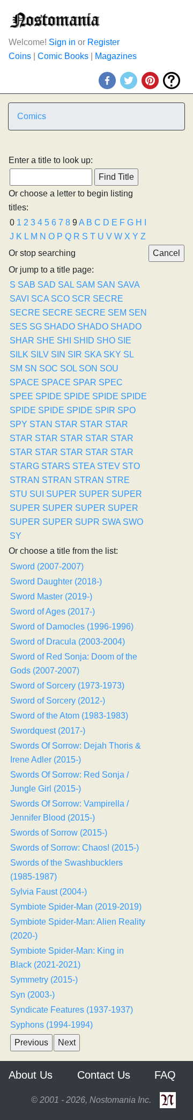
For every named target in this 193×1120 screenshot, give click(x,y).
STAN (41, 424)
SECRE (108, 298)
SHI (64, 340)
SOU (109, 368)
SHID (83, 340)
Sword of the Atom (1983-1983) (69, 715)
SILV (40, 354)
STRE (118, 480)
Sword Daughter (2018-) (56, 581)
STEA (83, 466)
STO (131, 466)
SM (16, 368)
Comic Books (63, 56)
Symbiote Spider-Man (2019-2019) (76, 906)
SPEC (111, 382)
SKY (112, 354)
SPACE (24, 382)
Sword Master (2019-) (51, 596)
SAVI (19, 298)
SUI (36, 494)
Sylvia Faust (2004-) (48, 891)
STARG (24, 466)
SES (18, 326)
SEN (138, 312)
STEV (108, 466)
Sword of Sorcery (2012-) (57, 700)
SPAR (84, 382)
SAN (106, 284)
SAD (47, 284)
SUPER (61, 494)
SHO (105, 340)
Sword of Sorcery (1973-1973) (67, 685)
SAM (85, 284)
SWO (133, 521)
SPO (126, 410)
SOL (68, 368)
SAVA (128, 284)
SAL (66, 284)
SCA (40, 298)
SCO (60, 298)
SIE (124, 340)
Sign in (62, 42)
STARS (55, 466)
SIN (58, 354)
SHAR (22, 340)
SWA (111, 521)
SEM (117, 312)
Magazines (116, 56)
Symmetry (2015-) (44, 979)
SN (31, 368)
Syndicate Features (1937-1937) (71, 1009)
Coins (20, 56)
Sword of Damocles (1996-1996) (71, 626)
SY (15, 535)
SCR (81, 298)
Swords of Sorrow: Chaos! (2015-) (74, 847)
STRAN (25, 480)
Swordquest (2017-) (47, 730)
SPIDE (48, 396)
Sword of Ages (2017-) (52, 611)
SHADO (59, 326)
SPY (18, 424)
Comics (31, 116)
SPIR (105, 410)
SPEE (21, 396)
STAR (66, 424)
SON (88, 368)
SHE (45, 340)
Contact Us (103, 1075)
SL (128, 354)
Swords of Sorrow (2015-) (58, 832)
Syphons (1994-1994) (51, 1024)
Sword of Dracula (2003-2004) (67, 641)
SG (35, 326)
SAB (26, 284)
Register (103, 42)
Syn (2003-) (32, 994)
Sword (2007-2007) (47, 566)
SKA (92, 354)
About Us (31, 1075)
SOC (48, 368)
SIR (75, 354)
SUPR (87, 521)
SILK (19, 354)
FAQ (165, 1075)
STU (18, 494)
